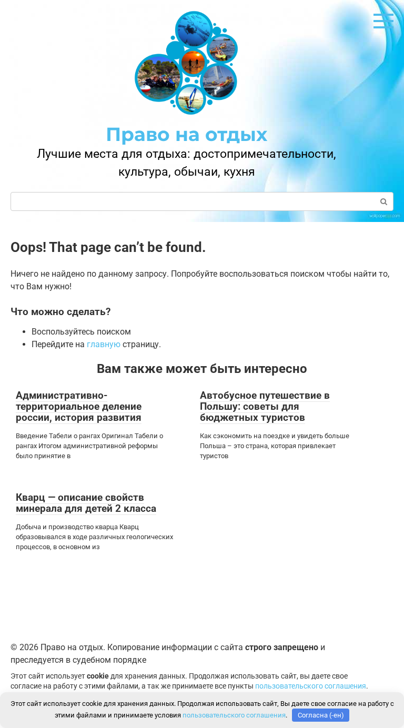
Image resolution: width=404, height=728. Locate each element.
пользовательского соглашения (310, 686)
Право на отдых (186, 134)
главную (103, 344)
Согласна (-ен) (321, 715)
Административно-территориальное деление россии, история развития (79, 406)
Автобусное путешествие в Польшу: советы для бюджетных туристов (265, 406)
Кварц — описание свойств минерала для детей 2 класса (86, 502)
